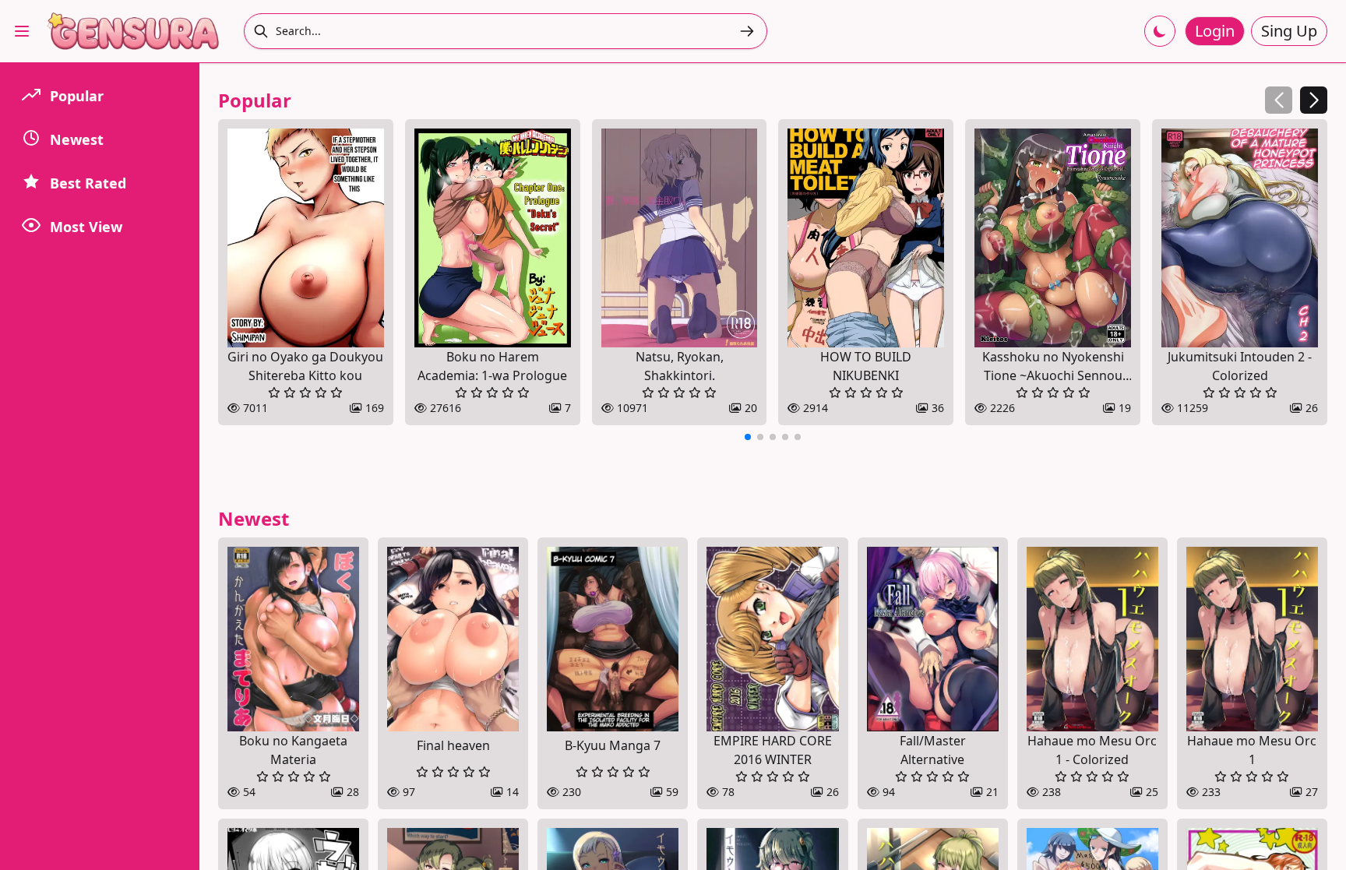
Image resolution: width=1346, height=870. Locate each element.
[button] (1313, 100)
